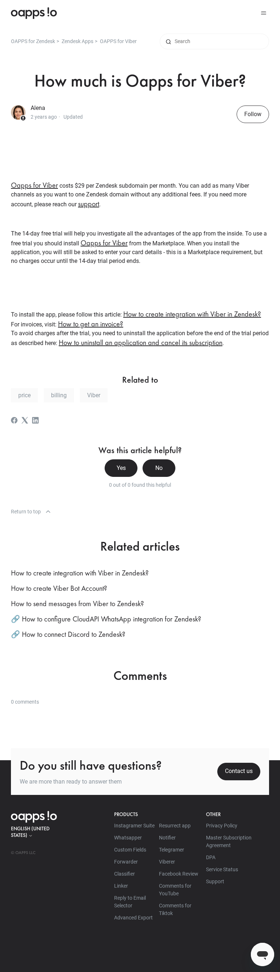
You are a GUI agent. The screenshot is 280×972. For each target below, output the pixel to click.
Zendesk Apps (77, 41)
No (159, 467)
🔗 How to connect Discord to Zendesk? (68, 634)
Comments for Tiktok (175, 909)
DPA (210, 857)
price (24, 395)
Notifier (167, 838)
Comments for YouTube (175, 889)
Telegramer (171, 850)
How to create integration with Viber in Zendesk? (192, 314)
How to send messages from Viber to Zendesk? (77, 603)
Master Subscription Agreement (229, 841)
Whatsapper (128, 838)
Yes (121, 467)
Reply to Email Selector (130, 901)
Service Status (222, 869)
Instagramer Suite (134, 826)
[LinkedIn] (35, 420)
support (88, 203)
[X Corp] (25, 420)
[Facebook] (14, 420)
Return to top (26, 511)
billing (59, 395)
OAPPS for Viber (118, 41)
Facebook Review (178, 874)
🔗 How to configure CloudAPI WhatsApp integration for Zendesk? (106, 619)
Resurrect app (175, 826)
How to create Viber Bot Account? (59, 588)
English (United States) (30, 831)
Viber (93, 395)
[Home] (34, 13)
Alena (38, 107)
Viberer (167, 862)
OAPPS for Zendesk (33, 41)
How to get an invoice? (90, 324)
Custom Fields (130, 850)
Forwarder (126, 862)
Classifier (124, 874)
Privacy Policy (221, 826)
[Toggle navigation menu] (263, 13)
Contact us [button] (239, 771)
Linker (121, 886)
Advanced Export (133, 918)
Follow (252, 114)
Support (215, 881)
